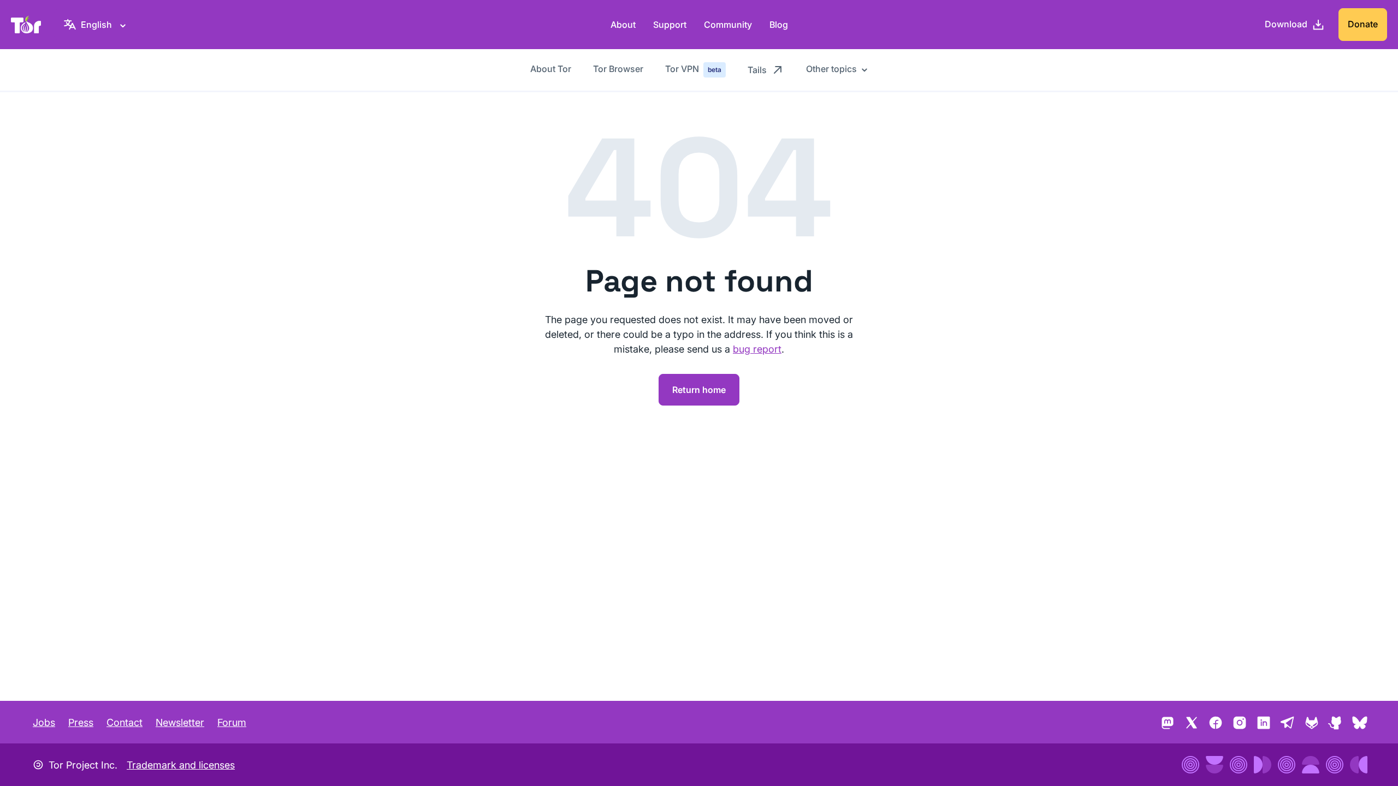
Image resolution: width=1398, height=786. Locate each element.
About (623, 24)
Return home (699, 389)
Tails (757, 69)
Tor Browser (618, 68)
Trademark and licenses (181, 765)
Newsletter (180, 722)
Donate (1363, 24)
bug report (757, 349)
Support (669, 24)
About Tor (550, 68)
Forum (231, 722)
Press (80, 722)
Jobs (44, 722)
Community (728, 24)
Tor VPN (693, 68)
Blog (778, 24)
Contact (124, 722)
